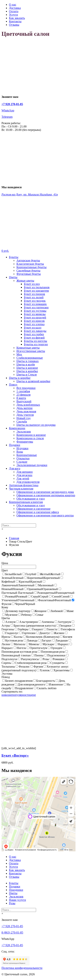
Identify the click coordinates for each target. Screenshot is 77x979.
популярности (21, 694)
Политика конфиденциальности (21, 967)
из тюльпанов (37, 287)
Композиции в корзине (31, 434)
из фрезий (34, 337)
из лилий (34, 297)
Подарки (14, 445)
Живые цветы (25, 280)
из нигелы (35, 341)
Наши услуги (17, 899)
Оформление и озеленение (33, 508)
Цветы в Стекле (26, 374)
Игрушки (22, 448)
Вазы (19, 451)
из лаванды (35, 330)
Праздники (16, 889)
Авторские (28, 260)
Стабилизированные (29, 357)
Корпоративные (31, 267)
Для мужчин (24, 475)
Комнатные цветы (28, 347)
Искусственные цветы (30, 351)
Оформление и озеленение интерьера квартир (45, 495)
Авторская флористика (23, 485)
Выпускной (23, 401)
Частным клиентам (21, 488)
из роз (32, 284)
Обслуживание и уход (30, 498)
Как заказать (17, 18)
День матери (24, 408)
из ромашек (35, 304)
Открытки (23, 458)
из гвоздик (35, 300)
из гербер (34, 334)
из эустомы (35, 310)
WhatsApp (7, 110)
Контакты (15, 21)
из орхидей (35, 317)
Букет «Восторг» (15, 755)
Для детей (22, 478)
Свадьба (21, 421)
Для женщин (24, 471)
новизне (6, 694)
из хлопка (34, 324)
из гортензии (36, 307)
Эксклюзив (23, 431)
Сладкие (21, 461)
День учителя (25, 414)
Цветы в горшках (27, 361)
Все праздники (26, 388)
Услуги (13, 14)
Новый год (23, 418)
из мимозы (35, 314)
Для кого (14, 468)
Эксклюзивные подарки (31, 465)
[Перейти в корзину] (38, 244)
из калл (32, 327)
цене (33, 694)
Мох (19, 354)
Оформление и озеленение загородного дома (45, 492)
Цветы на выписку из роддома (36, 424)
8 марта (21, 398)
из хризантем (36, 290)
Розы (12, 903)
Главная (14, 538)
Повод (13, 384)
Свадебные (28, 270)
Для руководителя (27, 481)
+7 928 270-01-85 (12, 926)
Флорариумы (24, 441)
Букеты (13, 257)
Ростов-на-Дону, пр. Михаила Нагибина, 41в (29, 194)
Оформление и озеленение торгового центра (45, 515)
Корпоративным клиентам (26, 502)
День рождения (26, 411)
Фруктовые (28, 273)
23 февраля (23, 394)
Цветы (13, 277)
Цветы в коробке (27, 371)
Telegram (7, 116)
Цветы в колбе (25, 364)
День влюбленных (28, 404)
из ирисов (34, 320)
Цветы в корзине (27, 367)
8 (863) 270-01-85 (12, 932)
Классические (30, 263)
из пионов (34, 294)
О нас (12, 4)
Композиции (17, 428)
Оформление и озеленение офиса (37, 512)
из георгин (36, 344)
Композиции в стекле (30, 438)
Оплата (13, 11)
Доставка (15, 8)
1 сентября (23, 391)
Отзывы (14, 24)
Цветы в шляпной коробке (33, 381)
